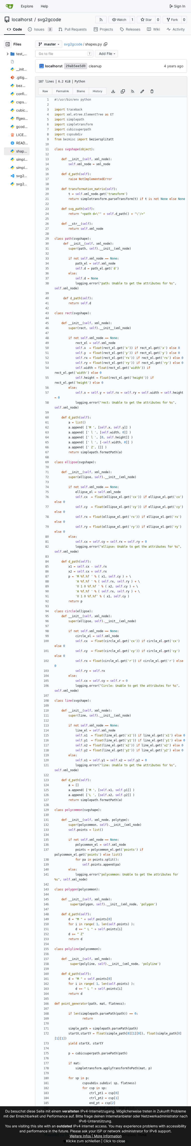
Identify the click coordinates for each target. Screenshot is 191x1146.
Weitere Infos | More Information (96, 1136)
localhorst (22, 19)
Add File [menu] (105, 53)
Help (44, 6)
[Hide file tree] (7, 44)
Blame (81, 91)
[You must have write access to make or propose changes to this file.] (152, 91)
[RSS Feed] (101, 19)
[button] (119, 19)
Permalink (62, 91)
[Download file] (113, 91)
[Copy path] (105, 44)
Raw (45, 91)
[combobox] (64, 53)
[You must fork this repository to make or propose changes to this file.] (142, 91)
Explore (27, 6)
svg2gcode (49, 19)
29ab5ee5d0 (76, 66)
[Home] (9, 6)
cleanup (95, 66)
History (97, 91)
